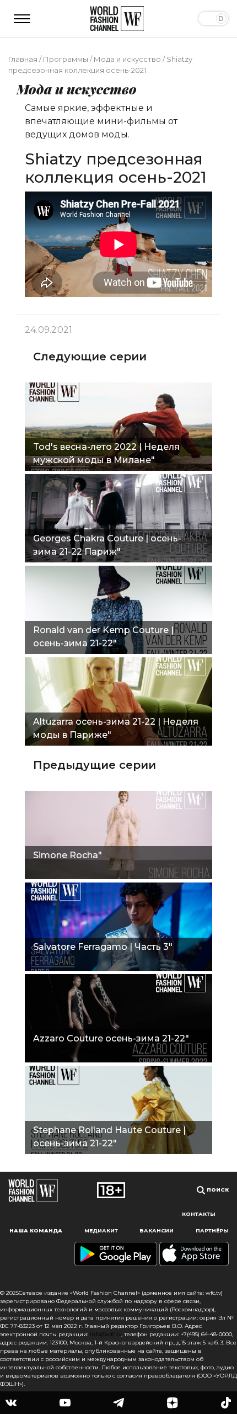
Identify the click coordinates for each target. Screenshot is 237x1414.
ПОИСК (217, 1190)
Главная (22, 59)
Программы (65, 59)
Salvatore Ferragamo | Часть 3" (103, 947)
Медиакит (101, 1230)
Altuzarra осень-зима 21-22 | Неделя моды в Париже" (115, 728)
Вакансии (156, 1230)
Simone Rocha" (67, 855)
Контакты (199, 1214)
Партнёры (212, 1230)
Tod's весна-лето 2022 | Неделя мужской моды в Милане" (106, 453)
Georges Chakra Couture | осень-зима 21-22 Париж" (107, 545)
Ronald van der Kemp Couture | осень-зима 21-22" (103, 636)
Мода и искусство (127, 59)
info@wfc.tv (105, 1334)
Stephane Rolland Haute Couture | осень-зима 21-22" (109, 1137)
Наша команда (35, 1230)
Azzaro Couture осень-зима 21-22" (111, 1038)
